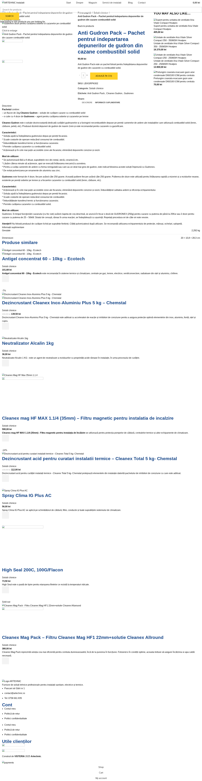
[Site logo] (13, 2)
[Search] (188, 3)
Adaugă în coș (104, 76)
